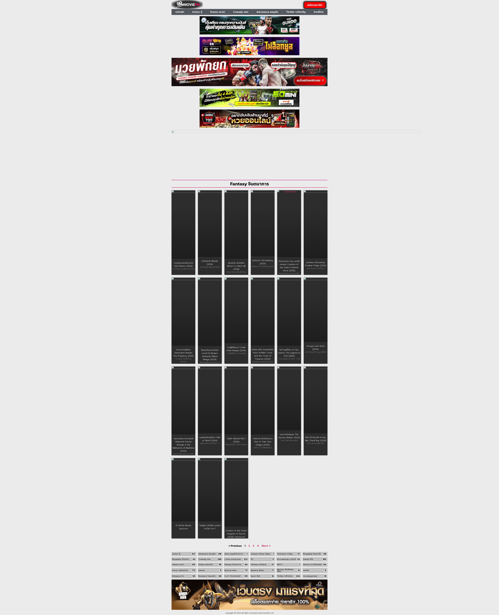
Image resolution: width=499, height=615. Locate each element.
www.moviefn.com (266, 613)
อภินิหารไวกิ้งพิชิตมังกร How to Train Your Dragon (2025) (263, 441)
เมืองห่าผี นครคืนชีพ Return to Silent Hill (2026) (236, 266)
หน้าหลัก (179, 12)
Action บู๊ (197, 12)
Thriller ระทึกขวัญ (296, 12)
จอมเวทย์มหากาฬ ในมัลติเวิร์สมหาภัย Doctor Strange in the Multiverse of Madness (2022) (183, 444)
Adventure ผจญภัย (267, 12)
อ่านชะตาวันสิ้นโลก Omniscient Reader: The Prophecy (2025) (183, 352)
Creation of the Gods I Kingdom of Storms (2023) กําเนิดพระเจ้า (236, 533)
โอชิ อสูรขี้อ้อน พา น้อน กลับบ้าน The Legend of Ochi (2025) (289, 352)
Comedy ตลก (240, 12)
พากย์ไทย (319, 12)
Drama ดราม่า (217, 12)
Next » (266, 546)
